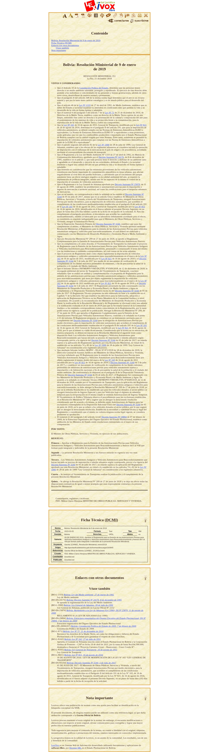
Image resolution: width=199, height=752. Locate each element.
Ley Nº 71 (109, 112)
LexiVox (55, 745)
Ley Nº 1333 (85, 105)
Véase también (62, 48)
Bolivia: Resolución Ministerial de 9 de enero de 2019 (75, 40)
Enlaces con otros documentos (65, 45)
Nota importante (58, 50)
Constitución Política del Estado (93, 88)
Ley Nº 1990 (103, 145)
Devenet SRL (75, 748)
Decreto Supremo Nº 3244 (108, 224)
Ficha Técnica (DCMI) (61, 43)
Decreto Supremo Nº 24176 (111, 157)
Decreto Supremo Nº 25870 (127, 184)
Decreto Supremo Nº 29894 (114, 417)
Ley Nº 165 (69, 125)
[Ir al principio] (145, 520)
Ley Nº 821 (141, 125)
